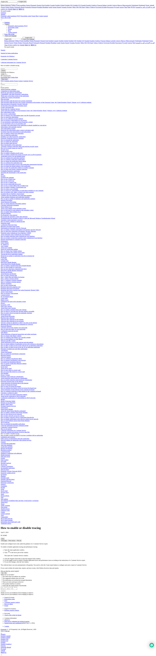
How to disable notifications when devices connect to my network (19, 419)
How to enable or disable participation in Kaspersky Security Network (21, 229)
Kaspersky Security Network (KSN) (11, 471)
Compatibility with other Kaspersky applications (14, 94)
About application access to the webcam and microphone (17, 342)
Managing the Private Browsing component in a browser (17, 324)
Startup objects (5, 496)
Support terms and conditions (12, 623)
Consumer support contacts (12, 602)
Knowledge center (26, 16)
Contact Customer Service (25, 81)
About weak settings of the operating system (13, 208)
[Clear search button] (1, 86)
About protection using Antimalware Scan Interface (15, 234)
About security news (6, 151)
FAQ (5, 601)
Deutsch (39, 5)
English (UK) (69, 5)
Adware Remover (6, 365)
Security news (5, 150)
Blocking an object (6, 450)
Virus (2, 515)
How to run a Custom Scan (8, 182)
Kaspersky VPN (5, 305)
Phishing (3, 476)
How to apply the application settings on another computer (17, 167)
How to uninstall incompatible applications (13, 424)
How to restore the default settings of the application (15, 166)
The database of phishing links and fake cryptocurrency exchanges (20, 500)
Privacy (3, 303)
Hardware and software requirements (11, 92)
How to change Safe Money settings (11, 336)
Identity (3, 399)
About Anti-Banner (6, 352)
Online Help (14, 77)
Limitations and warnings (8, 437)
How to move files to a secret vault (10, 370)
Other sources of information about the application (15, 438)
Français (99, 5)
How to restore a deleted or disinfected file (13, 221)
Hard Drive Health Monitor (8, 262)
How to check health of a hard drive (11, 267)
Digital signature (5, 455)
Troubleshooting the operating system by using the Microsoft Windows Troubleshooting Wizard (28, 218)
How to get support (6, 429)
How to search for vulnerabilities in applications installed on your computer (22, 190)
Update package (5, 513)
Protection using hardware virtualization (12, 376)
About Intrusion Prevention (8, 202)
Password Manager (6, 326)
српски (122, 7)
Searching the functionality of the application (13, 172)
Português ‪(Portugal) (31, 7)
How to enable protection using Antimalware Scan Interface (18, 236)
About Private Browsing (8, 316)
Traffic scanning (5, 505)
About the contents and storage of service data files (15, 432)
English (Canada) (50, 5)
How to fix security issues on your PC (11, 148)
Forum (33, 16)
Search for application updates (9, 249)
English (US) (77, 5)
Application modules (7, 447)
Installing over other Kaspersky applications (13, 136)
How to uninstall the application (10, 140)
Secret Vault (4, 367)
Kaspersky (4, 629)
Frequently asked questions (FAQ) (10, 16)
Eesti (43, 5)
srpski (50, 7)
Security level (4, 492)
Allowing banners (6, 357)
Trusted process (5, 509)
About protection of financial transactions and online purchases (18, 334)
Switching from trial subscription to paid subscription (16, 132)
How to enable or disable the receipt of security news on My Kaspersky (21, 154)
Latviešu (109, 5)
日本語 (10, 9)
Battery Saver (4, 300)
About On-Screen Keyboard (9, 385)
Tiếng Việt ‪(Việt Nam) (78, 7)
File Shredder (4, 373)
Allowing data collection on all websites (12, 319)
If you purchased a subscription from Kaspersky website (17, 122)
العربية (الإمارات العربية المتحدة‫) (145, 7)
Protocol (3, 484)
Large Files (4, 259)
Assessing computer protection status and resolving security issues (19, 146)
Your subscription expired (8, 128)
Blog (37, 16)
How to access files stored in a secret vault (13, 371)
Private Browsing (6, 314)
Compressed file (5, 451)
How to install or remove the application (12, 133)
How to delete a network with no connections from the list (17, 417)
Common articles (9, 81)
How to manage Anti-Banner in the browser (13, 360)
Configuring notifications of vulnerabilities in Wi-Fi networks (18, 398)
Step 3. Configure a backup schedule (11, 280)
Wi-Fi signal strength (7, 520)
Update (3, 512)
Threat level (4, 502)
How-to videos (8, 604)
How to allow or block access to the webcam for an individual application (22, 345)
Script (2, 489)
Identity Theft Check (7, 404)
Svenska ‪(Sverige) (67, 7)
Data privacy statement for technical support (16, 621)
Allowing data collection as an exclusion (12, 321)
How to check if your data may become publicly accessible (17, 311)
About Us (7, 620)
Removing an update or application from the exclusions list (17, 256)
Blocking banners (6, 355)
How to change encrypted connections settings (14, 394)
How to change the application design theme (13, 161)
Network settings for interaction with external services (16, 440)
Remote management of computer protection (13, 239)
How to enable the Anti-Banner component (13, 354)
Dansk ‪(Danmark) (31, 5)
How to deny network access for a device (12, 416)
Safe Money (4, 332)
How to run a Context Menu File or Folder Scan (14, 185)
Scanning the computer (7, 177)
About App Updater (6, 247)
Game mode (4, 298)
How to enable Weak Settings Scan (11, 212)
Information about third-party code (10, 522)
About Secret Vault (6, 368)
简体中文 (15, 9)
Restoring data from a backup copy (11, 287)
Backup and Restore (6, 272)
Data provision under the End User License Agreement (16, 101)
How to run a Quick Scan (8, 179)
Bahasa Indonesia (6, 5)
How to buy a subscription (8, 114)
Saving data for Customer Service (10, 109)
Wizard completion (6, 283)
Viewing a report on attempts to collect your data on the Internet (19, 323)
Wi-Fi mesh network (6, 518)
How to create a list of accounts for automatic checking (16, 313)
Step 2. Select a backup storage (9, 278)
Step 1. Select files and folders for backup (12, 277)
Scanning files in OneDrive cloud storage (12, 194)
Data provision (5, 99)
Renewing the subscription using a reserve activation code (17, 130)
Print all (19, 540)
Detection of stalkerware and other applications (14, 349)
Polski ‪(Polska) (10, 7)
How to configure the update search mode (13, 252)
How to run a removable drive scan (11, 184)
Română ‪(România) (42, 7)
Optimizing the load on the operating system (13, 301)
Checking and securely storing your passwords (14, 327)
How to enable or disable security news (12, 153)
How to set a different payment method (12, 119)
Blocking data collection (8, 318)
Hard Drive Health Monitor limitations (12, 270)
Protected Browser (6, 481)
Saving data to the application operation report (14, 105)
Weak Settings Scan (6, 207)
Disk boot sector (5, 456)
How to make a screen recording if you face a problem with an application (22, 435)
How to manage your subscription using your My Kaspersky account (20, 115)
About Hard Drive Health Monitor (10, 264)
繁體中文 (21, 9)
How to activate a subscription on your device (14, 120)
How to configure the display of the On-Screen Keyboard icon (18, 388)
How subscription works (8, 112)
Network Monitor (6, 213)
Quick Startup (5, 243)
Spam (2, 494)
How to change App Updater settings (11, 251)
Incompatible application (8, 468)
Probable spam (5, 478)
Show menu (4, 79)
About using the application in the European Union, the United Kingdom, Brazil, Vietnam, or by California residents (34, 110)
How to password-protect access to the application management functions (21, 164)
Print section (12, 540)
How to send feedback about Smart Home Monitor (15, 420)
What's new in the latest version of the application (15, 96)
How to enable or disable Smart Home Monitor (14, 412)
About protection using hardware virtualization (14, 378)
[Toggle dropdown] (6, 74)
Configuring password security (9, 331)
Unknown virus (5, 510)
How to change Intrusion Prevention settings (13, 203)
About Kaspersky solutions (8, 89)
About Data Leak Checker (8, 308)
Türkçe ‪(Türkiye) (90, 7)
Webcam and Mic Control (8, 340)
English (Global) (60, 5)
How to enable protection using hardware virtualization (16, 380)
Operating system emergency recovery (12, 220)
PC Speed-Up (5, 244)
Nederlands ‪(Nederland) (138, 5)
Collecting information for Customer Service (13, 430)
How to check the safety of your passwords (13, 329)
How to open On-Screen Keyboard (11, 386)
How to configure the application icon (11, 163)
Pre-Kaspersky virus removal (9, 215)
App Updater (4, 246)
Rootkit (3, 487)
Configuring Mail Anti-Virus (9, 225)
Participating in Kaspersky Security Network (13, 228)
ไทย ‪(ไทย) (127, 7)
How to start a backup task (8, 285)
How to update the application (9, 141)
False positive (4, 460)
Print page (4, 540)
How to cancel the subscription (9, 117)
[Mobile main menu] (1, 19)
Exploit (3, 458)
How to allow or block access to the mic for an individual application (20, 347)
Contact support (43, 16)
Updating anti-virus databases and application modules (16, 195)
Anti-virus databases (6, 445)
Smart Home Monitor (7, 409)
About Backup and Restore (8, 274)
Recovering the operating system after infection (14, 216)
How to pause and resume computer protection (14, 169)
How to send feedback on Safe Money (12, 339)
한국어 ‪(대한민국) (14, 45)
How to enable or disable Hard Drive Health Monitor (16, 265)
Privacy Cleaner (5, 375)
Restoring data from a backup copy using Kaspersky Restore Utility (20, 290)
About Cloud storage (7, 292)
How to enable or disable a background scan (13, 187)
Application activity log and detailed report (13, 156)
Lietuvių (114, 5)
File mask (3, 461)
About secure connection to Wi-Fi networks (13, 396)
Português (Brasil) (20, 7)
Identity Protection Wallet (8, 401)
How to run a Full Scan (7, 181)
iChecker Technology (7, 466)
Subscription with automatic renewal (11, 127)
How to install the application (9, 135)
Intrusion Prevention (6, 200)
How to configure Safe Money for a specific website (16, 337)
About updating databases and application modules (15, 197)
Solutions (7, 22)
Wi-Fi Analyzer (5, 422)
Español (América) (91, 5)
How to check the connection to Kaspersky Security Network (18, 231)
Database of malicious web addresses (11, 453)
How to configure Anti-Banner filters (11, 358)
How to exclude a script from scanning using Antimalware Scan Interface (21, 238)
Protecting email (5, 223)
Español (83, 5)
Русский (116, 7)
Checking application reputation (10, 205)
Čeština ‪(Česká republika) (18, 5)
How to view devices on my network (11, 414)
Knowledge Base (6, 77)
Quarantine (4, 486)
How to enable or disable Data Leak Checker (13, 309)
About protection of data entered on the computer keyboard (17, 389)
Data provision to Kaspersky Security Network (14, 104)
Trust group (4, 507)
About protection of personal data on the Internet (14, 383)
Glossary (3, 442)
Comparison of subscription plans (10, 91)
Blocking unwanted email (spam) (10, 226)
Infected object (5, 469)
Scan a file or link (9, 34)
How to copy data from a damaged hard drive (14, 269)
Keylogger (4, 474)
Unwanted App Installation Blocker (11, 362)
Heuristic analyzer (6, 463)
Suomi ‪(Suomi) (57, 7)
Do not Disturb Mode (7, 296)
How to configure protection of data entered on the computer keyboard (21, 391)
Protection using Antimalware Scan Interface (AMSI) (16, 233)
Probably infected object (8, 479)
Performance (4, 241)
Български (110, 7)
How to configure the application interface (13, 158)
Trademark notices (6, 523)
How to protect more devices (9, 143)
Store (2, 174)
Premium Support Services (8, 406)
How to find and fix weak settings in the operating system (17, 210)
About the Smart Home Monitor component (13, 411)
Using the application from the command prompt (14, 425)
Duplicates (4, 257)
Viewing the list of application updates (11, 254)
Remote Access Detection (8, 402)
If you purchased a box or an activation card (13, 123)
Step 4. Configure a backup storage (11, 282)
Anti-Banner (4, 350)
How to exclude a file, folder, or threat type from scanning (17, 192)
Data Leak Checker (6, 306)
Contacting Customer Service (9, 427)
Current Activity (5, 295)
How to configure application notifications (13, 159)
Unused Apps (4, 260)
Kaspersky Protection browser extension (12, 138)
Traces (2, 504)
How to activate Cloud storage (9, 293)
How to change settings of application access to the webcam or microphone (22, 344)
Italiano (104, 5)
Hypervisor (4, 465)
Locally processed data (7, 107)
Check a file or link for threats (12, 615)
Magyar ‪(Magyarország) (124, 5)
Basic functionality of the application (11, 145)
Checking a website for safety (9, 393)
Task (2, 497)
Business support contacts (11, 610)
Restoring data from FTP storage (10, 288)
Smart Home (4, 407)
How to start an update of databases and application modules (18, 198)
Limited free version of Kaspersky (10, 97)
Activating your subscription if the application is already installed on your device (23, 125)
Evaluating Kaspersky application (10, 171)
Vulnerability (4, 517)
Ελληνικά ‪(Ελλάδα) (101, 7)
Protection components (7, 482)
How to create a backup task (9, 275)
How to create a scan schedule (9, 189)
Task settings (4, 499)
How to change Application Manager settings (13, 363)
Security (3, 176)
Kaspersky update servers (8, 473)
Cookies (6, 626)
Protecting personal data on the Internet (12, 381)
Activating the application (8, 443)
